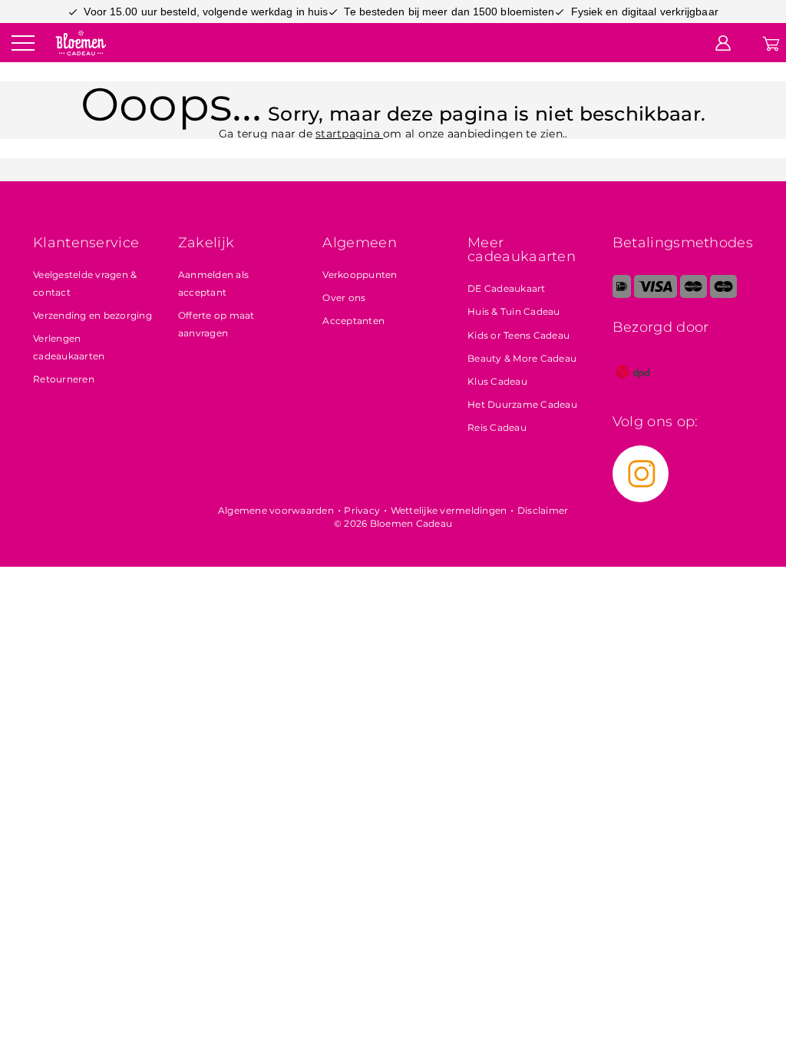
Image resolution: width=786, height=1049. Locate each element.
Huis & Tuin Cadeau (513, 311)
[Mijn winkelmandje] (771, 42)
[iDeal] (622, 294)
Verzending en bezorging (92, 315)
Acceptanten (353, 320)
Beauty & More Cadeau (521, 358)
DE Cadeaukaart (506, 288)
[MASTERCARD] (693, 294)
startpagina (349, 134)
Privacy (362, 510)
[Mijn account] (723, 42)
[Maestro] (723, 294)
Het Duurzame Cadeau (522, 404)
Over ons (343, 297)
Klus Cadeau (497, 381)
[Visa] (655, 294)
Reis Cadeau (497, 427)
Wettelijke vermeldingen (449, 510)
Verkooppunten (359, 274)
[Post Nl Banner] (633, 389)
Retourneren (63, 379)
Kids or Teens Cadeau (518, 335)
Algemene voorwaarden (276, 510)
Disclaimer (543, 510)
